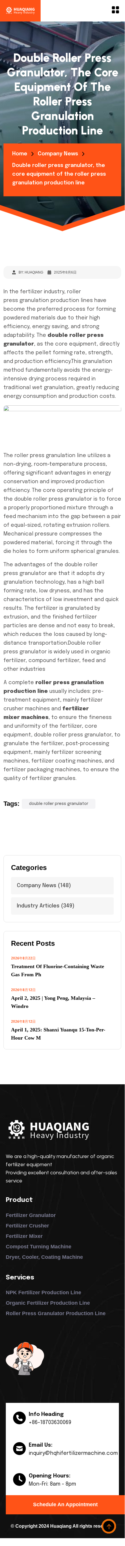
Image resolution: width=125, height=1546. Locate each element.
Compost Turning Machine (38, 1247)
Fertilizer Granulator (31, 1215)
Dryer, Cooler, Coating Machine (44, 1257)
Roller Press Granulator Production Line (56, 1313)
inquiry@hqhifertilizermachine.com (73, 1453)
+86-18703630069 (50, 1422)
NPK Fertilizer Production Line (43, 1292)
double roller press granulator (58, 804)
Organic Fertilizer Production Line (48, 1303)
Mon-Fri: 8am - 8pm (52, 1484)
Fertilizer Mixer (24, 1236)
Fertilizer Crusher (27, 1226)
